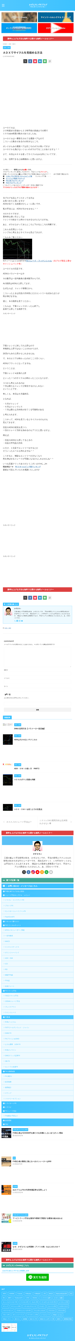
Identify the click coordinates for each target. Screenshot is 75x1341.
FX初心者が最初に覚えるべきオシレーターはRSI (32, 1161)
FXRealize (28, 1293)
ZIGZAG (34, 1298)
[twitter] (25, 61)
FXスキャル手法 (10, 991)
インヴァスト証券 (45, 1298)
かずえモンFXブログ (38, 4)
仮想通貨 (8, 1120)
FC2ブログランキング (13, 183)
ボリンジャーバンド (12, 952)
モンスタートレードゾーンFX (15, 911)
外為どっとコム (10, 1022)
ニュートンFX (52, 1306)
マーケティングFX (32, 1315)
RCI (71, 1293)
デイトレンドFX (15, 1306)
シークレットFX (63, 1302)
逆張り (59, 1319)
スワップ (8, 1093)
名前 (6, 670)
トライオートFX (10, 1103)
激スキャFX (33, 1319)
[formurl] (51, 872)
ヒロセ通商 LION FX (12, 1044)
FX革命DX (37, 1293)
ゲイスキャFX (24, 1302)
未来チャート (9, 986)
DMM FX (8, 1033)
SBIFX (9, 1298)
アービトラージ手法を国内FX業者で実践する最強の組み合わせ (37, 1218)
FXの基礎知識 (10, 1071)
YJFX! (27, 1298)
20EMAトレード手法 (12, 1001)
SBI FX (7, 1061)
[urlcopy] (50, 61)
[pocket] (35, 61)
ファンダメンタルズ (39, 1310)
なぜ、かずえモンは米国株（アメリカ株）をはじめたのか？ (36, 1247)
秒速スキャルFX (44, 1319)
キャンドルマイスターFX (10, 1302)
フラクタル (51, 1310)
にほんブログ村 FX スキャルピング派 (19, 176)
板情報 (25, 1319)
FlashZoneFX (9, 917)
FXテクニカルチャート (13, 925)
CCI (6, 964)
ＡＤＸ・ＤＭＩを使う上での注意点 (28, 809)
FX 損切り (8, 1076)
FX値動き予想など (11, 1116)
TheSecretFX (18, 1298)
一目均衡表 (9, 936)
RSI (6, 969)
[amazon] (42, 872)
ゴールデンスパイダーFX (48, 1302)
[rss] (46, 872)
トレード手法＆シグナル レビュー (17, 895)
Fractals (19, 1293)
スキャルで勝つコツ (12, 921)
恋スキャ (17, 1319)
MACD (7, 941)
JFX (44, 1293)
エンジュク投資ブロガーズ (15, 178)
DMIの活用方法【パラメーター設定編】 (30, 729)
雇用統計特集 (68, 1319)
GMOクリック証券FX (12, 1056)
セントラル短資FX (11, 1067)
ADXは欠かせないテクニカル (25, 740)
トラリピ (8, 1107)
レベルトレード (45, 1315)
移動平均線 (9, 975)
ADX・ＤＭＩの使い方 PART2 (26, 768)
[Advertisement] (37, 80)
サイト (6, 686)
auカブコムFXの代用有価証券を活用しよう (30, 1190)
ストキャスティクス (12, 947)
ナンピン (42, 1306)
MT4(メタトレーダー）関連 (15, 930)
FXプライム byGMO (12, 1039)
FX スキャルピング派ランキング (28, 467)
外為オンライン (10, 1050)
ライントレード (10, 1012)
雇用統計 (8, 1087)
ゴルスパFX (34, 1302)
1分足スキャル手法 (11, 996)
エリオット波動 (58, 1298)
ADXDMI (11, 1293)
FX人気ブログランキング (15, 181)
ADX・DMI (8, 628)
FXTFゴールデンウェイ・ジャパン (17, 1027)
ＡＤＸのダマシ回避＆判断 (24, 780)
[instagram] (20, 621)
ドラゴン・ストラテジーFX (14, 900)
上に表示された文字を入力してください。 (17, 698)
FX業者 (7, 1017)
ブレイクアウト (10, 1007)
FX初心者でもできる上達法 (14, 891)
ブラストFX (61, 1310)
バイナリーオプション (13, 1099)
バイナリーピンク (8, 1310)
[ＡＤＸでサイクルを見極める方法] (40, 61)
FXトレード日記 (10, 1111)
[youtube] (22, 621)
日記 (6, 1124)
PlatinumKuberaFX (61, 1293)
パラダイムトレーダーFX (23, 1310)
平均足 (7, 981)
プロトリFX (9, 906)
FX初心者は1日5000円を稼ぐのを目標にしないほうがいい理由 (38, 1133)
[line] (45, 61)
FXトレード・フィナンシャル (39, 261)
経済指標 (8, 1082)
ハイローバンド (63, 1306)
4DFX (4, 1293)
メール (6, 678)
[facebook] (30, 61)
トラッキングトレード (30, 1306)
